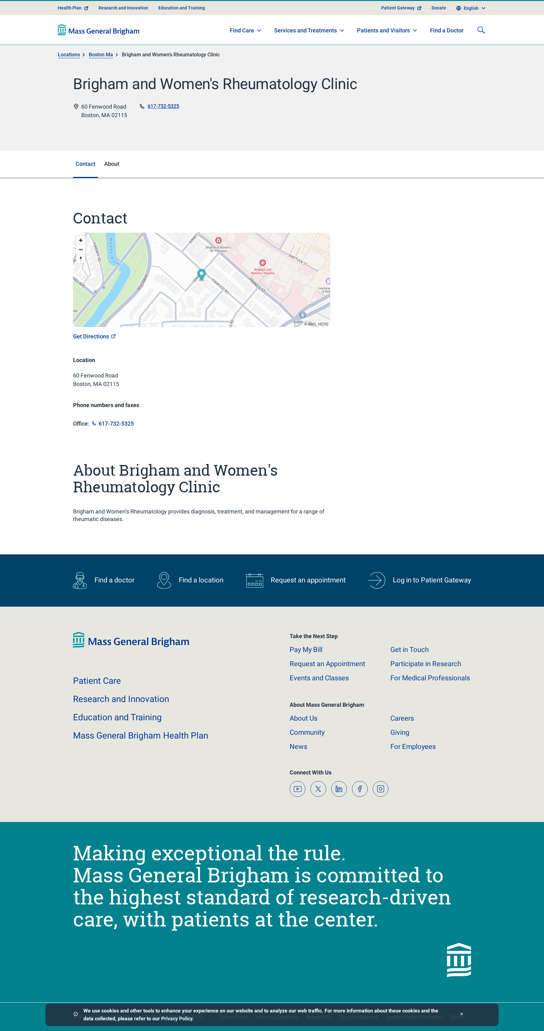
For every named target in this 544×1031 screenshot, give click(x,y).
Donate (439, 7)
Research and (121, 699)
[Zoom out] (80, 249)
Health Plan (70, 7)
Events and (319, 678)
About (303, 718)
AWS (312, 323)
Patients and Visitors (383, 30)
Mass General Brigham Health (140, 735)
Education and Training (181, 7)
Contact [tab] (85, 164)
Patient (97, 681)
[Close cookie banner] (461, 1014)
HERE (323, 323)
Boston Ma (101, 55)
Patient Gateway (398, 7)
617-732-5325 (163, 106)
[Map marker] (201, 275)
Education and (117, 717)
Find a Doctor (446, 30)
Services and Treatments (305, 30)
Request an (327, 664)
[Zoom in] (80, 240)
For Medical (430, 678)
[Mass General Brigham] (98, 30)
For (413, 747)
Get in (409, 650)
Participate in (425, 664)
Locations (69, 55)
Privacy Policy (176, 1019)
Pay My (306, 650)
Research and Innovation (123, 7)
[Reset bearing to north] (80, 258)
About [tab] (111, 164)
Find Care (242, 30)
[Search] (481, 30)
